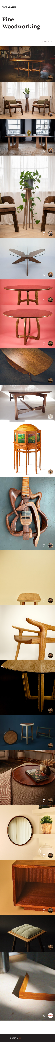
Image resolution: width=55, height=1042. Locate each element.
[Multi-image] (27, 100)
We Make (9, 7)
